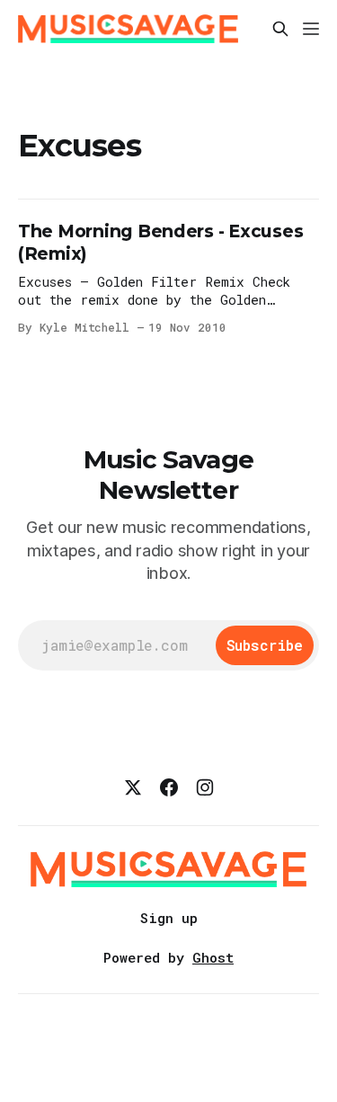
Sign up (169, 918)
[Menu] (311, 28)
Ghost (213, 957)
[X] (133, 787)
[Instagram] (205, 787)
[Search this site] (280, 28)
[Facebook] (169, 787)
